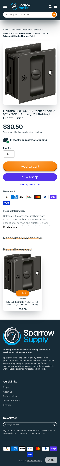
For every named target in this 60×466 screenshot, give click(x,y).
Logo (20, 6)
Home (5, 29)
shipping (17, 132)
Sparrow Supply (34, 460)
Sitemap (7, 405)
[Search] (54, 14)
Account (50, 6)
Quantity (7, 148)
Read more (9, 227)
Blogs (6, 387)
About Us (7, 391)
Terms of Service (11, 400)
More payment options (30, 184)
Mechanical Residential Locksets (26, 29)
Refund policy (10, 396)
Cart (55, 6)
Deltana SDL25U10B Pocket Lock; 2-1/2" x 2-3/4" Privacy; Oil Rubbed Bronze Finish (22, 282)
